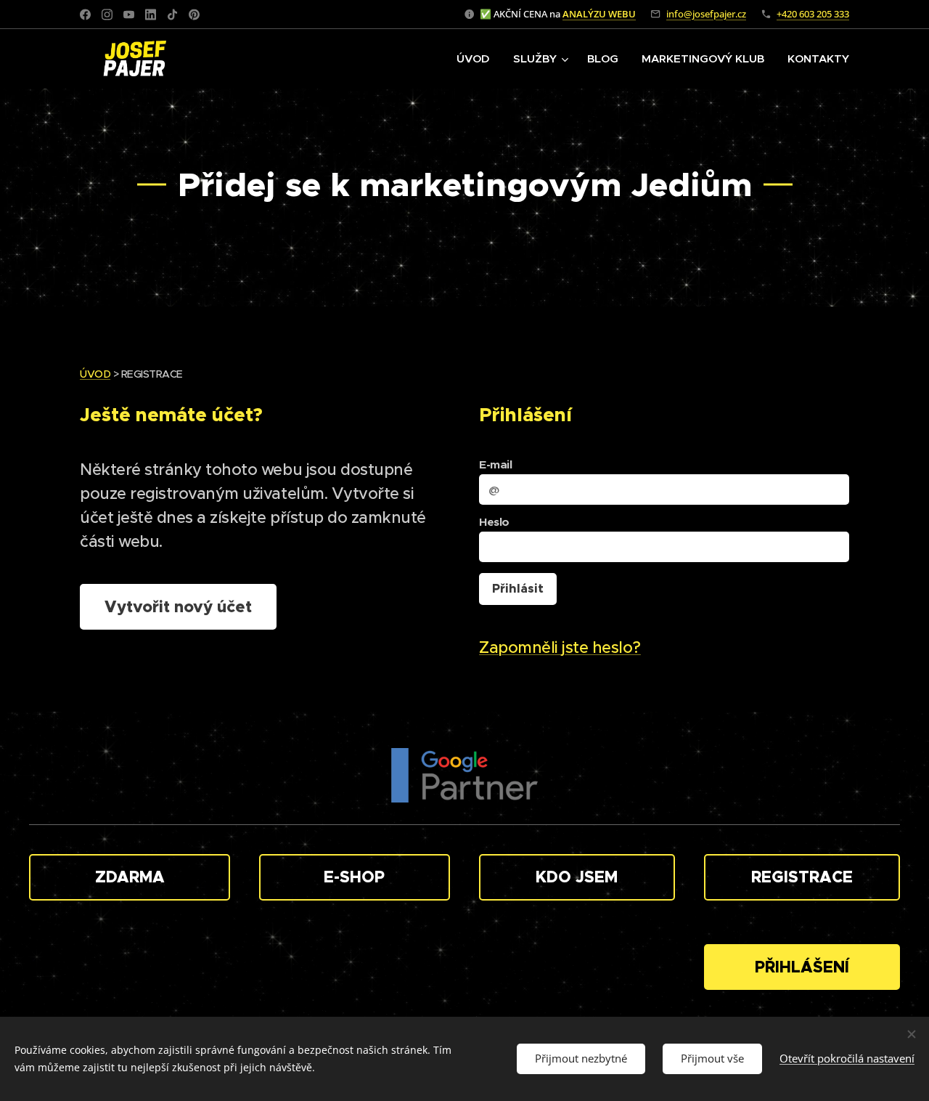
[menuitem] (477, 59)
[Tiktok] (172, 14)
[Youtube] (129, 14)
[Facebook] (85, 14)
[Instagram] (107, 14)
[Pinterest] (194, 14)
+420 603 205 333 (813, 13)
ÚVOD (95, 374)
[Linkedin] (151, 14)
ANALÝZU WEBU (599, 13)
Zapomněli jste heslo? (560, 647)
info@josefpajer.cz (706, 13)
